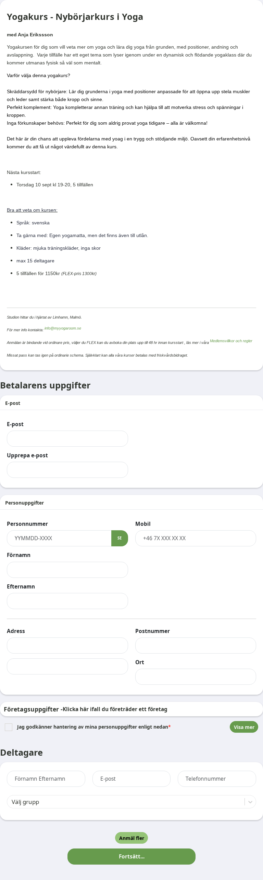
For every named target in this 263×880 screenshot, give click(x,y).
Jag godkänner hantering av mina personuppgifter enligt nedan (94, 727)
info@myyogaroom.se (63, 328)
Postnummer (152, 631)
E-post (15, 424)
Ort (139, 662)
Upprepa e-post (27, 455)
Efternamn (21, 586)
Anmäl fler (131, 838)
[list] (131, 727)
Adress (16, 631)
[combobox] (11, 801)
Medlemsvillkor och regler (231, 341)
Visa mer (244, 727)
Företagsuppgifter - (85, 709)
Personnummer (27, 524)
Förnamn (18, 555)
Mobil (143, 524)
